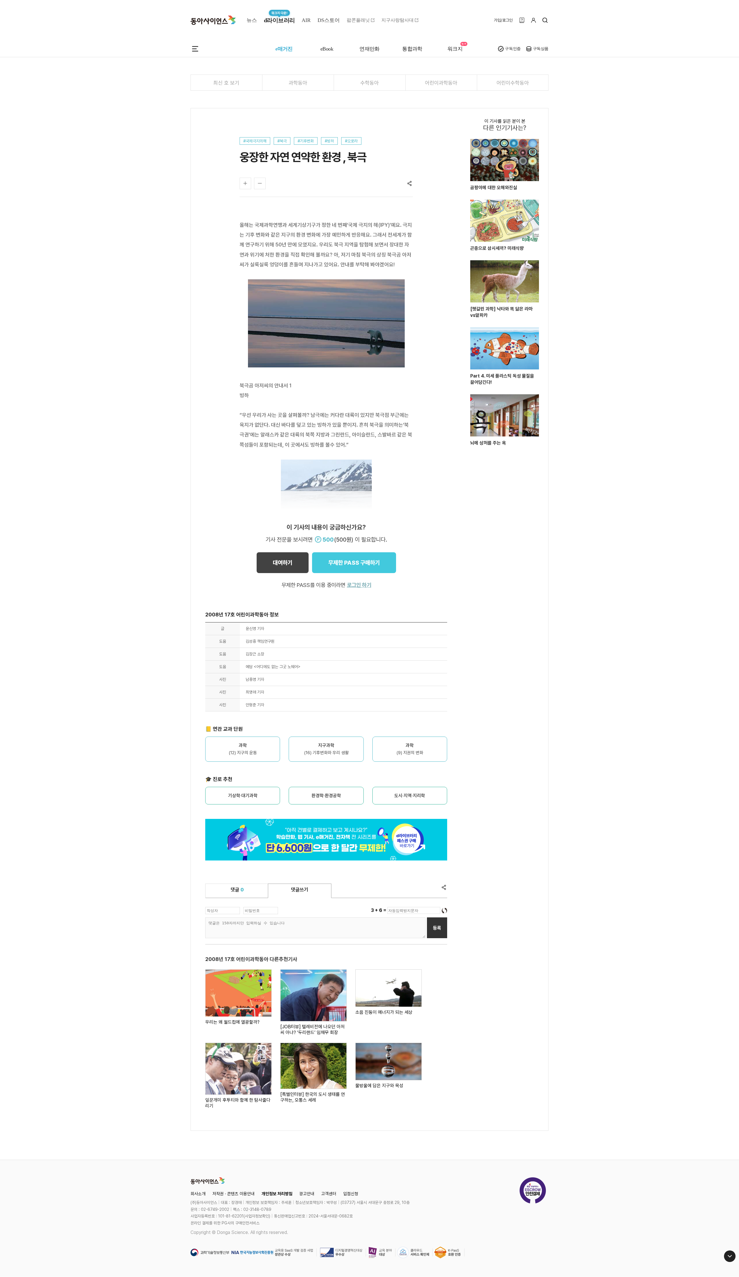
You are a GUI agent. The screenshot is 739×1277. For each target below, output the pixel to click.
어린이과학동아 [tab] (441, 83)
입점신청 (350, 1193)
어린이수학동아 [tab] (513, 83)
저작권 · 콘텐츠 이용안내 (233, 1193)
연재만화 (369, 49)
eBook (326, 49)
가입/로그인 (503, 20)
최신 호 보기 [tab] (226, 83)
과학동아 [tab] (298, 83)
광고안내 (306, 1193)
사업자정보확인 (257, 1216)
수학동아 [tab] (369, 83)
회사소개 (198, 1193)
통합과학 (412, 49)
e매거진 (284, 49)
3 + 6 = (379, 910)
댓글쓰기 (299, 890)
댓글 (237, 890)
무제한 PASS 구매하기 (354, 562)
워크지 (454, 49)
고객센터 (328, 1193)
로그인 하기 (359, 585)
